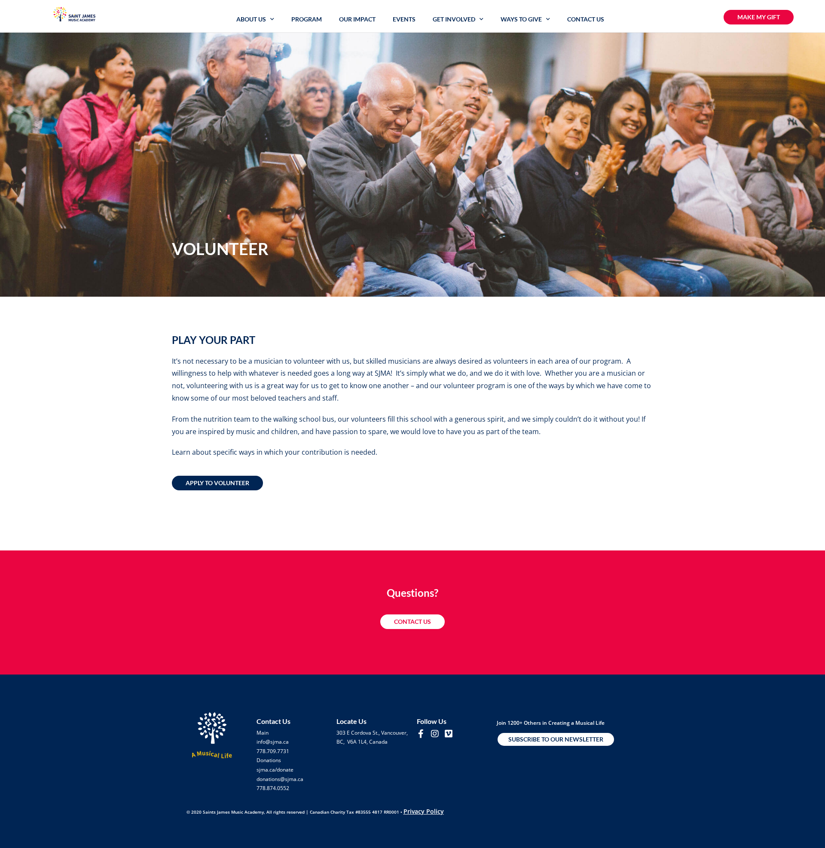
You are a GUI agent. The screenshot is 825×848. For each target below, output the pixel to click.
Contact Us (585, 19)
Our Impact (357, 19)
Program (306, 19)
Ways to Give (521, 19)
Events (404, 19)
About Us (251, 19)
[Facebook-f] (421, 733)
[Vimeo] (448, 733)
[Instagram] (435, 733)
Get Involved (454, 19)
